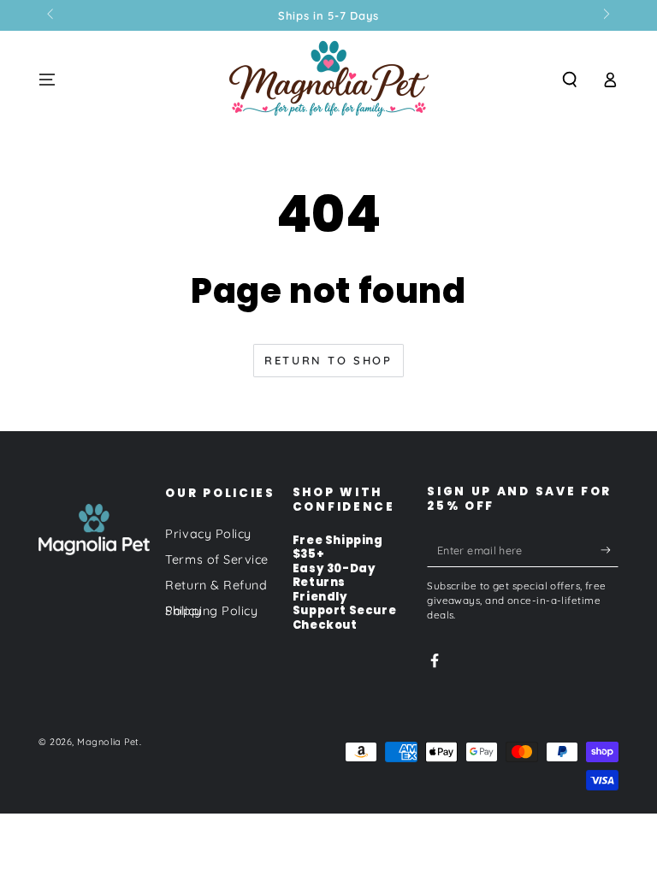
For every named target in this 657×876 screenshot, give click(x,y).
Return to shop (328, 360)
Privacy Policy (208, 534)
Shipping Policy (211, 611)
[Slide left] (51, 15)
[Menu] (47, 79)
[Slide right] (605, 15)
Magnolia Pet (108, 742)
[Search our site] (570, 79)
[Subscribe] (610, 550)
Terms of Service (217, 559)
